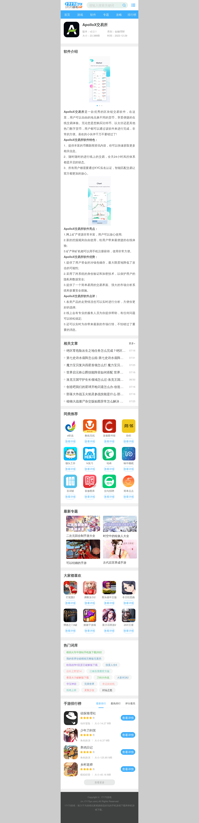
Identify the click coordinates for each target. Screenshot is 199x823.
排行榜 (132, 14)
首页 (67, 14)
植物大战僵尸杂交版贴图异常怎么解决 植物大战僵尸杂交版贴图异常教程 (116, 401)
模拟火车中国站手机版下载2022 (84, 652)
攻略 (119, 14)
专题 (106, 14)
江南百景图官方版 (99, 671)
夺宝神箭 (71, 683)
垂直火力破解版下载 (77, 677)
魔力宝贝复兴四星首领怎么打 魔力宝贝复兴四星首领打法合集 (108, 365)
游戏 (80, 14)
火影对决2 (123, 677)
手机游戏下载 (118, 805)
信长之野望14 (74, 671)
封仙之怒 (107, 690)
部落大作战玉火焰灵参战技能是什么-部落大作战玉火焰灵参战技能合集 (115, 394)
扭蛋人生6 (111, 665)
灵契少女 (89, 690)
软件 (93, 14)
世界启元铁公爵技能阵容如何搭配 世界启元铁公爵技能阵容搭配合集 (113, 372)
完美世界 (89, 683)
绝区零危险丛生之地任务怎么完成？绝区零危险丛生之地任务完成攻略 (114, 350)
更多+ (132, 343)
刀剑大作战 (103, 677)
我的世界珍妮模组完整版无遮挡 (83, 658)
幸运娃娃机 (108, 683)
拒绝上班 (71, 690)
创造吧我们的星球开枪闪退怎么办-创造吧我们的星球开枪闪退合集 (112, 386)
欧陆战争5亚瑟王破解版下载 (82, 665)
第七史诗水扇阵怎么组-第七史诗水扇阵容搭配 (98, 357)
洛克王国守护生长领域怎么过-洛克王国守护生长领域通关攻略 (108, 379)
